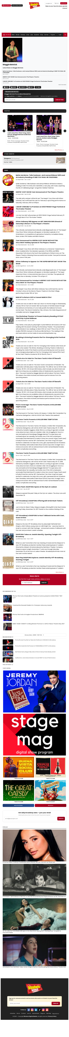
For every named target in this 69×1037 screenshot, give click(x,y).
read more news (62, 84)
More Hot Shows (18, 805)
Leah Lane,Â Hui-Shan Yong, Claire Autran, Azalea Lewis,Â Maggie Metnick (48, 139)
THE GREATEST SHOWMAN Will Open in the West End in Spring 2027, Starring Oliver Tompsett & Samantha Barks (32, 931)
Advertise (12, 1013)
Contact (23, 1013)
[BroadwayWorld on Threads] (43, 1009)
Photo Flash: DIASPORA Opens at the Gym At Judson (36, 487)
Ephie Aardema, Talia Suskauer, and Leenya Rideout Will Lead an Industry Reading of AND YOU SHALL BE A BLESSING (34, 71)
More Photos (58, 150)
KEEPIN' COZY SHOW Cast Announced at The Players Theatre (21, 77)
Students (36, 34)
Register (53, 34)
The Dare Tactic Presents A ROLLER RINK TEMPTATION (37, 419)
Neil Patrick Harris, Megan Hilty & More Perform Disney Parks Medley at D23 (35, 652)
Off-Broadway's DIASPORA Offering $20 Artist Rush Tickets (39, 501)
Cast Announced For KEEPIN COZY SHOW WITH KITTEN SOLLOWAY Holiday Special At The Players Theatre (37, 241)
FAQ (39, 87)
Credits (23, 87)
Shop (41, 34)
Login (60, 34)
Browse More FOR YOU (33, 635)
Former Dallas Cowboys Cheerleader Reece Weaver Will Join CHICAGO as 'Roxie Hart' (29, 862)
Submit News (35, 1013)
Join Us (29, 1013)
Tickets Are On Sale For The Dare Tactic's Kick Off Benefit (38, 358)
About (18, 1013)
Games (46, 34)
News (13, 34)
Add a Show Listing (17, 5)
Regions (43, 1013)
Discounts (50, 805)
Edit (31, 87)
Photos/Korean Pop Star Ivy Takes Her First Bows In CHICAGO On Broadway (35, 640)
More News (59, 572)
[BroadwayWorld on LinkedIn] (35, 1009)
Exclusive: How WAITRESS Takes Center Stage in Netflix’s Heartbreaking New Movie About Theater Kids (34, 967)
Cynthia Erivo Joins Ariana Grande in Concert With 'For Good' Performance (35, 658)
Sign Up (44, 582)
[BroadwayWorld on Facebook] (28, 1009)
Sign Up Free (60, 100)
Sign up (61, 818)
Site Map (48, 1013)
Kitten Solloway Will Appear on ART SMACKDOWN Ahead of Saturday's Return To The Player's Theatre (39, 222)
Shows (17, 34)
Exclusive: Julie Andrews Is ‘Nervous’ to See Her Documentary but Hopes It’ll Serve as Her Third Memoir (34, 896)
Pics (7, 87)
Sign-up (57, 3)
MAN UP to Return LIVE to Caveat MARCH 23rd (33, 297)
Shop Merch (7, 5)
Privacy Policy (52, 1016)
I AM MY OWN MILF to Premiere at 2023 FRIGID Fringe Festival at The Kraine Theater (27, 81)
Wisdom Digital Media (30, 1016)
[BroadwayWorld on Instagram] (32, 1009)
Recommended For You (9, 591)
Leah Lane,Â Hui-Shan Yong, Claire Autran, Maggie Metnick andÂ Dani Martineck (19, 135)
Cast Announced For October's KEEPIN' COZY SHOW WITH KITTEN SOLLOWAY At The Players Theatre (41, 281)
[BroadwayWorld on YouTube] (47, 1009)
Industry (23, 34)
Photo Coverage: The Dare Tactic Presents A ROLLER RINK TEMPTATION (18, 141)
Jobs (31, 34)
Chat (27, 34)
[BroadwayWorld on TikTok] (39, 1009)
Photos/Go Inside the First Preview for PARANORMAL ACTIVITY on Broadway (35, 646)
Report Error (55, 1013)
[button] (65, 35)
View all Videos (7, 664)
